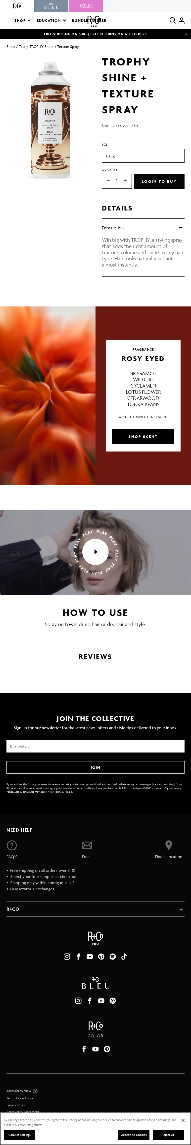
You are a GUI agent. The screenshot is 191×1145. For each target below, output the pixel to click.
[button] (22, 20)
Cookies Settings (19, 1135)
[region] (95, 1129)
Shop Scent (143, 436)
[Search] (173, 20)
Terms (57, 791)
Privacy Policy (15, 1105)
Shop (10, 46)
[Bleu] (51, 6)
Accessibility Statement (22, 1112)
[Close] (186, 34)
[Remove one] (106, 181)
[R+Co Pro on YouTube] (90, 956)
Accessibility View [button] (19, 1091)
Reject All (168, 1135)
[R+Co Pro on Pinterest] (101, 956)
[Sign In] (182, 20)
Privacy (69, 791)
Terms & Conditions (19, 1098)
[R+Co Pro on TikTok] (124, 956)
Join (95, 767)
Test (22, 46)
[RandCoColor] (86, 6)
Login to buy (159, 181)
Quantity (110, 169)
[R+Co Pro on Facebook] (78, 956)
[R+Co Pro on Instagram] (67, 956)
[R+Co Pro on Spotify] (112, 956)
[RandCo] (17, 6)
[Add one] (128, 181)
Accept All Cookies (133, 1135)
